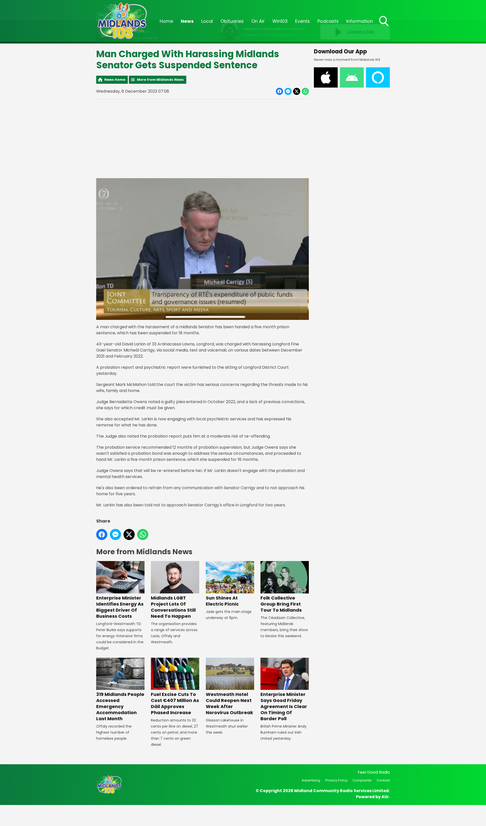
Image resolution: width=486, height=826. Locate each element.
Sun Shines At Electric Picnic (222, 601)
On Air (258, 21)
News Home (114, 79)
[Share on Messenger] (288, 91)
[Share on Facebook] (279, 91)
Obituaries (232, 21)
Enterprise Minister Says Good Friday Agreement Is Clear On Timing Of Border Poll (283, 706)
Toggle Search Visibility (384, 26)
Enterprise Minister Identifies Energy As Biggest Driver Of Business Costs (120, 607)
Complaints (362, 780)
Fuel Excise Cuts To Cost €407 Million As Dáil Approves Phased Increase (175, 703)
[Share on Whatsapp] (305, 91)
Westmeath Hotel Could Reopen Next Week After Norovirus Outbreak (229, 703)
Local (207, 21)
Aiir (385, 797)
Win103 (280, 21)
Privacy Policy (336, 780)
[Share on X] (296, 91)
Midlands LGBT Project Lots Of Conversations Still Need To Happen (173, 607)
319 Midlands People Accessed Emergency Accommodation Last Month (120, 706)
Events (302, 21)
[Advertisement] (202, 138)
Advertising (311, 780)
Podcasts (328, 21)
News (187, 21)
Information (359, 21)
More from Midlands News (160, 79)
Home (166, 21)
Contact (383, 780)
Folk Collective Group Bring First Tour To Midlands (281, 604)
